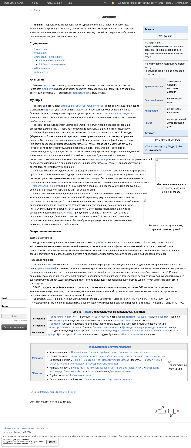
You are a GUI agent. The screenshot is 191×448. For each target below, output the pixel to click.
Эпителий (56, 323)
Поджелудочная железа (106, 327)
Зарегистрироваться (14, 327)
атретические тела (80, 92)
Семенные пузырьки (72, 363)
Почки (125, 334)
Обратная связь (11, 428)
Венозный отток (154, 100)
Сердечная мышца (131, 330)
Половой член (79, 352)
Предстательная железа (115, 360)
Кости (174, 330)
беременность (64, 212)
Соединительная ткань (156, 330)
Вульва (75, 367)
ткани (88, 311)
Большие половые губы (130, 367)
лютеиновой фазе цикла (118, 113)
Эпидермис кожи (60, 316)
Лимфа (149, 122)
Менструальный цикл (45, 186)
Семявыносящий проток (83, 356)
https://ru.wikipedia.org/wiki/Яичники (58, 392)
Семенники (137, 334)
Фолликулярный (95, 105)
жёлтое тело (101, 170)
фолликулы (48, 89)
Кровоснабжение (154, 86)
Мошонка (145, 352)
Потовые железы (100, 316)
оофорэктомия (98, 242)
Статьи (37, 10)
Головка (93, 352)
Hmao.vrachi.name (13, 2)
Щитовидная (128, 327)
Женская (37, 373)
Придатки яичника (94, 379)
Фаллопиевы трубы (80, 375)
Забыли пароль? (20, 320)
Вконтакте (42, 428)
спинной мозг (162, 316)
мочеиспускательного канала (64, 327)
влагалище (102, 159)
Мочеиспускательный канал (150, 356)
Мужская (37, 358)
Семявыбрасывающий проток (116, 356)
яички (161, 188)
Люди (35, 2)
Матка (82, 371)
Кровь (77, 334)
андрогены (82, 109)
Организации (54, 2)
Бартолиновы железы (119, 379)
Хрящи (51, 334)
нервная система (125, 316)
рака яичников (46, 268)
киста (171, 242)
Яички (76, 360)
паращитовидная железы (152, 327)
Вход (169, 2)
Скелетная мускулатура (105, 330)
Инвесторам (28, 428)
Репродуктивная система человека (109, 346)
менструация (92, 178)
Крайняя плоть (108, 352)
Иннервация (151, 110)
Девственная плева (120, 371)
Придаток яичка (91, 360)
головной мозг (145, 316)
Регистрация (181, 2)
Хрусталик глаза (122, 320)
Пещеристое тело (128, 352)
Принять (51, 442)
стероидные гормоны (73, 105)
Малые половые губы (103, 367)
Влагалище (70, 371)
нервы (64, 320)
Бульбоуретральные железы (102, 363)
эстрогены (49, 109)
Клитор (85, 367)
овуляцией (75, 140)
